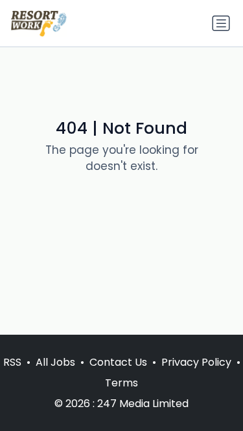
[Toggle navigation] (221, 23)
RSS (12, 362)
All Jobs (55, 362)
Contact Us (118, 362)
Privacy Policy (196, 362)
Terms (121, 382)
